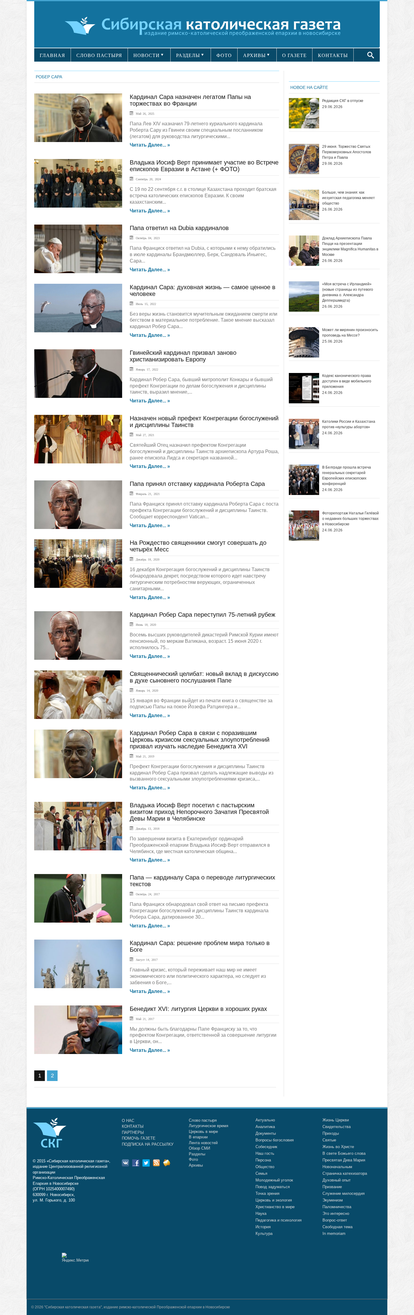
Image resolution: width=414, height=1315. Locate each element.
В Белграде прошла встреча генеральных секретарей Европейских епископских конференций (346, 475)
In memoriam (334, 1233)
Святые (329, 1140)
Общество (264, 1166)
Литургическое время (208, 1126)
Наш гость (264, 1153)
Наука (260, 1213)
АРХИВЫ (254, 55)
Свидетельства (336, 1126)
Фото (193, 1159)
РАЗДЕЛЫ (188, 55)
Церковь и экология (273, 1200)
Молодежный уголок (274, 1180)
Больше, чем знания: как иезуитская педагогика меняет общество (348, 197)
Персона (263, 1160)
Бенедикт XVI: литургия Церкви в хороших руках (198, 1008)
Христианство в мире (275, 1207)
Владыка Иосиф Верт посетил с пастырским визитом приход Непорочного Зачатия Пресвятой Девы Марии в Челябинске (199, 812)
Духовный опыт (336, 1180)
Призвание (332, 1187)
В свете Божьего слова (344, 1153)
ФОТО (224, 55)
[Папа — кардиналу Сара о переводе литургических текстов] (78, 898)
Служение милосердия (343, 1193)
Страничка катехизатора (344, 1173)
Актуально (265, 1120)
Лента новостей (203, 1142)
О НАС (128, 1120)
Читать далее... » (150, 145)
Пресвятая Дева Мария (343, 1160)
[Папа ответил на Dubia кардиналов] (78, 249)
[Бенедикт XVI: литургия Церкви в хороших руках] (78, 1029)
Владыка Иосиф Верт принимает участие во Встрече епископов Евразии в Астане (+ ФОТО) (204, 165)
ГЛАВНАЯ (52, 55)
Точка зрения (267, 1193)
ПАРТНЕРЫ (133, 1132)
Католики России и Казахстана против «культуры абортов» (348, 424)
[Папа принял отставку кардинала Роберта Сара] (78, 504)
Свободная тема (337, 1227)
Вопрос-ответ (334, 1220)
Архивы (196, 1165)
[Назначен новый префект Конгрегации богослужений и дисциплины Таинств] (78, 439)
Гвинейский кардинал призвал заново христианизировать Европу (183, 356)
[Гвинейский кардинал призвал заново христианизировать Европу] (78, 373)
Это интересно (335, 1213)
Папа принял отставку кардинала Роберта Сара (197, 483)
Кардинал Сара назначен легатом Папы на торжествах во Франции (190, 100)
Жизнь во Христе (338, 1146)
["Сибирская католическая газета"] (206, 25)
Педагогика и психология (278, 1220)
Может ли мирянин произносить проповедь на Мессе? (350, 332)
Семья (261, 1173)
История (263, 1227)
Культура (263, 1233)
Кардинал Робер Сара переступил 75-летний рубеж (202, 614)
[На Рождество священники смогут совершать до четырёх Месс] (78, 563)
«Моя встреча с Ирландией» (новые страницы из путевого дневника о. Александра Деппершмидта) (347, 292)
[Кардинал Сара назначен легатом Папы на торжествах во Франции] (78, 117)
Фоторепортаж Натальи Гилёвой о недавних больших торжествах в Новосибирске (350, 518)
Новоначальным (337, 1166)
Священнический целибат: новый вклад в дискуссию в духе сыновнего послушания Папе (204, 677)
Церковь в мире (203, 1131)
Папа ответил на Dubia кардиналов (179, 228)
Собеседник (266, 1146)
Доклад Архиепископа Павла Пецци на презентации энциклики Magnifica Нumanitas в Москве (350, 246)
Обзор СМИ (199, 1148)
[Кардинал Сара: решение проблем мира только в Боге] (78, 964)
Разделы (197, 1154)
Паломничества (336, 1207)
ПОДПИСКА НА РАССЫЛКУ (147, 1144)
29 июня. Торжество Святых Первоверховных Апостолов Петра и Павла (346, 152)
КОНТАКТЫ (333, 55)
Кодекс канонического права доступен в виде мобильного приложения (346, 381)
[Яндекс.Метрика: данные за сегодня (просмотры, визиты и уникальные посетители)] (75, 1257)
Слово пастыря (203, 1120)
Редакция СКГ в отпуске (342, 101)
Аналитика (265, 1126)
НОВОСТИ (146, 55)
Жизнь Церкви (335, 1120)
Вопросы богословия (274, 1140)
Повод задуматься (272, 1187)
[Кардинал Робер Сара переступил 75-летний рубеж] (78, 635)
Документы (265, 1133)
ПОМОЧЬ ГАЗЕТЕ (138, 1138)
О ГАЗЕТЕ (294, 55)
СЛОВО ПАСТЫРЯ (99, 55)
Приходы (330, 1133)
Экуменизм (332, 1200)
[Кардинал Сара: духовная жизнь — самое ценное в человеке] (78, 308)
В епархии (198, 1137)
